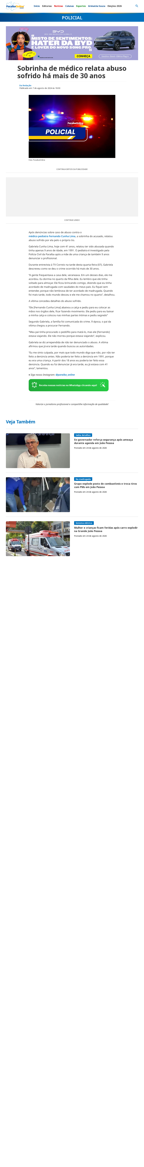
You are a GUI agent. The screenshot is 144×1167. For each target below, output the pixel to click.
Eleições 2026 (115, 6)
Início (37, 6)
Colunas (69, 6)
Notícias (58, 6)
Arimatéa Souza (96, 6)
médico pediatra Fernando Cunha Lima (52, 236)
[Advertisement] (72, 197)
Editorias (47, 6)
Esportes (81, 6)
